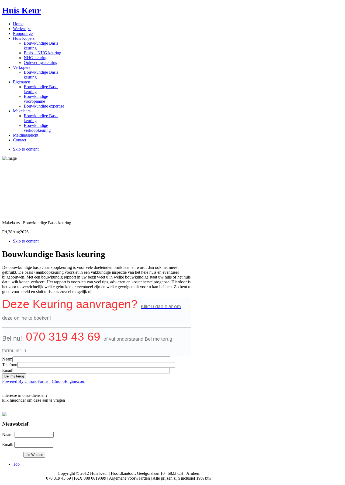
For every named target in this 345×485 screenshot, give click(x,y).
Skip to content (26, 149)
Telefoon (9, 364)
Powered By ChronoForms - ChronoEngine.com (43, 381)
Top (16, 464)
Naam (7, 359)
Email (7, 370)
